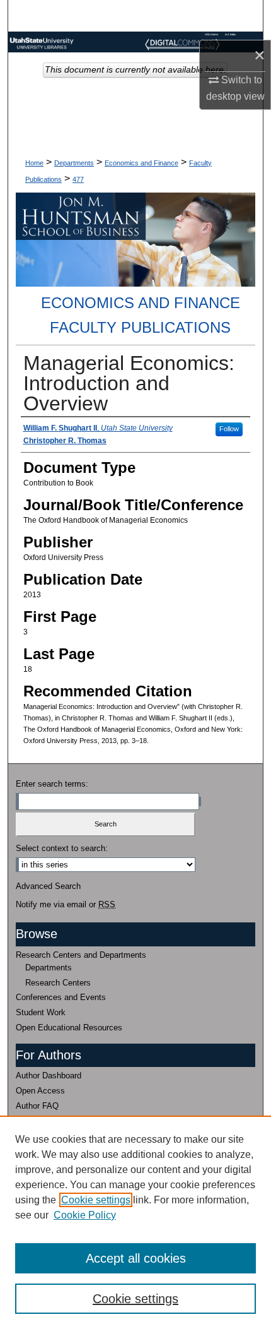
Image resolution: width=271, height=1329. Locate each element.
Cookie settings (95, 1200)
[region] (135, 1222)
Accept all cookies (136, 1258)
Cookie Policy (85, 1215)
